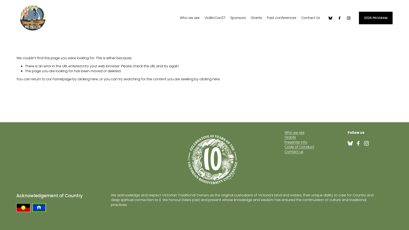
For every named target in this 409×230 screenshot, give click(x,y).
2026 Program (375, 18)
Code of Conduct (299, 147)
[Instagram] (349, 18)
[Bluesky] (330, 18)
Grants (290, 137)
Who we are (190, 17)
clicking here (88, 79)
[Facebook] (339, 18)
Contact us (294, 152)
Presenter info (296, 142)
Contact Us (310, 17)
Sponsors (238, 17)
